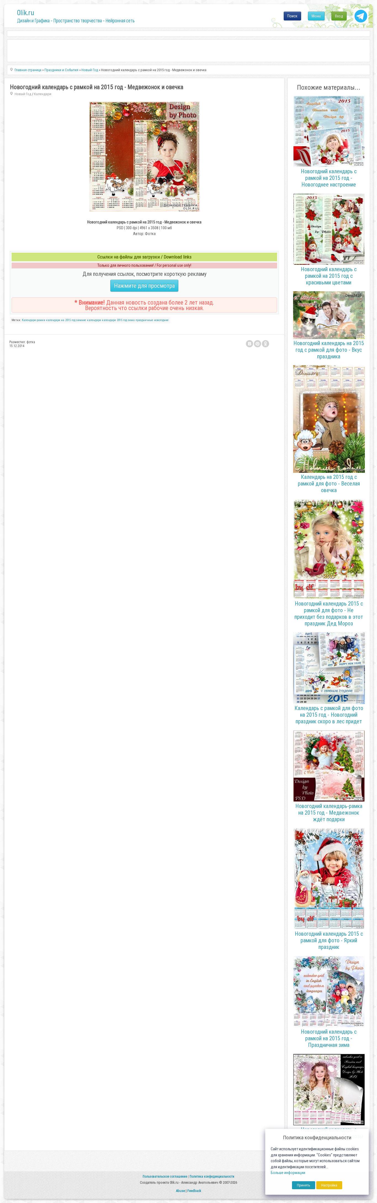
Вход (339, 16)
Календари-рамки (33, 320)
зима (131, 320)
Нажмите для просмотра (144, 285)
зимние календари (88, 320)
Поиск (292, 16)
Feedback (194, 1191)
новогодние (161, 320)
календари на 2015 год (60, 320)
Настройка (329, 1185)
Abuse (180, 1191)
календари (109, 320)
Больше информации (288, 1172)
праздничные (144, 320)
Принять (303, 1185)
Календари (42, 94)
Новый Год (23, 94)
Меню (316, 16)
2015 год (122, 320)
